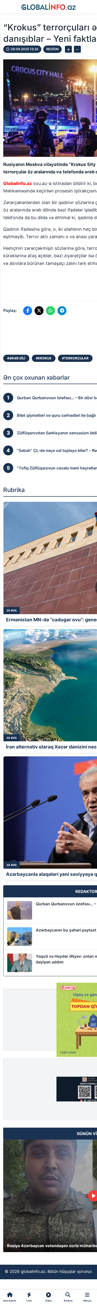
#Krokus (43, 358)
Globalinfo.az (17, 183)
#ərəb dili (16, 358)
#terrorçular (75, 358)
